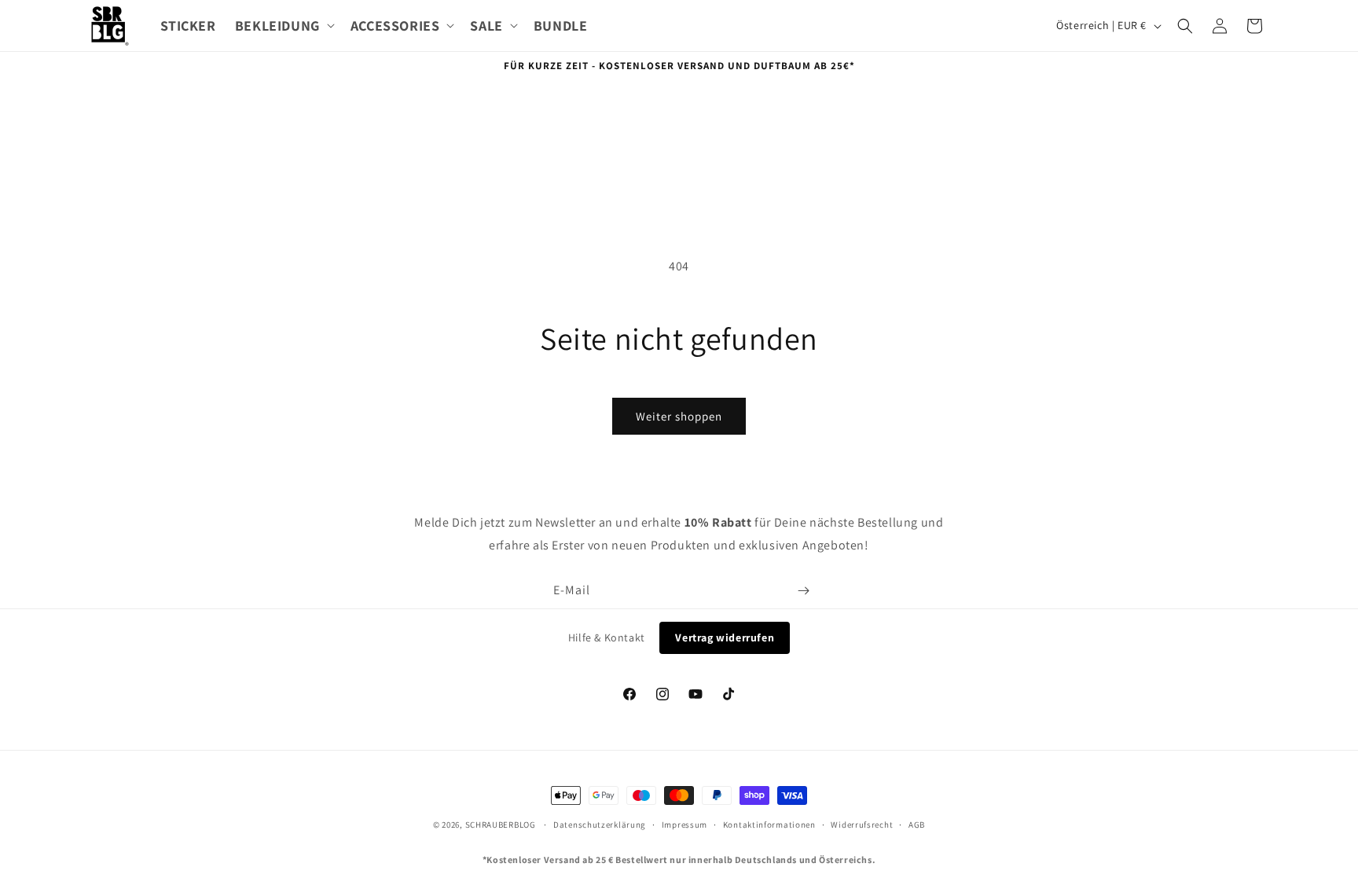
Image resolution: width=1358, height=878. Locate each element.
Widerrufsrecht (862, 824)
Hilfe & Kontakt (606, 637)
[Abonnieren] (803, 590)
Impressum (684, 824)
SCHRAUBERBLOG (500, 824)
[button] (283, 25)
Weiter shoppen (679, 416)
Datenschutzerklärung (599, 824)
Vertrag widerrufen (724, 637)
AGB (916, 824)
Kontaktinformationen (769, 824)
